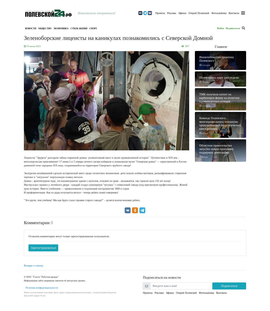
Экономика (61, 28)
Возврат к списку (33, 265)
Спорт (93, 28)
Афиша (182, 13)
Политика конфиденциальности (41, 287)
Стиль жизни (79, 28)
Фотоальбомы (218, 13)
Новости (30, 28)
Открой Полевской (198, 13)
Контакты (234, 13)
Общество (44, 28)
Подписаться (233, 28)
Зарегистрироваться (43, 247)
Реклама (171, 13)
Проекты (160, 13)
